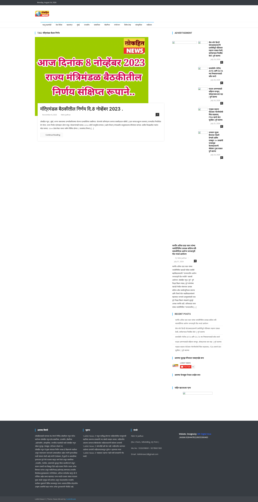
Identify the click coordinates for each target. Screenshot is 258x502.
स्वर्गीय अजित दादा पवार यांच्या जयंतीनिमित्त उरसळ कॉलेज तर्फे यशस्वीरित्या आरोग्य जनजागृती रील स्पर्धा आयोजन (184, 249)
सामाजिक (97, 25)
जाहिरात (149, 25)
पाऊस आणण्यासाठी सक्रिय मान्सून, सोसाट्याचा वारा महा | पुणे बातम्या (216, 93)
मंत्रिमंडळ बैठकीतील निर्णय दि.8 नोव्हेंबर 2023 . (81, 109)
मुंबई (78, 25)
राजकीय (86, 25)
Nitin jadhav (66, 114)
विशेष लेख (127, 25)
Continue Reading (53, 135)
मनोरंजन (117, 25)
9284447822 (191, 437)
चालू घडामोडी (46, 25)
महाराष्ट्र (69, 25)
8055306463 (202, 437)
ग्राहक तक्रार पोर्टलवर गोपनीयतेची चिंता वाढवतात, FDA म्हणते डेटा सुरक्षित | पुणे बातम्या (216, 114)
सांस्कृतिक (138, 25)
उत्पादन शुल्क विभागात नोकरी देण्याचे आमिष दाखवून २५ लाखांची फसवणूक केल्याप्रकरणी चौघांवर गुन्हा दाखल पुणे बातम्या (216, 141)
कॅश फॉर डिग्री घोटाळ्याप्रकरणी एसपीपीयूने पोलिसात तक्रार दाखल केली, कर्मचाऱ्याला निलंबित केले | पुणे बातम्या (216, 49)
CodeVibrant (71, 499)
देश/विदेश (59, 25)
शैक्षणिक (107, 25)
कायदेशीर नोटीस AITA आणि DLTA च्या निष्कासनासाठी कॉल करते (216, 72)
